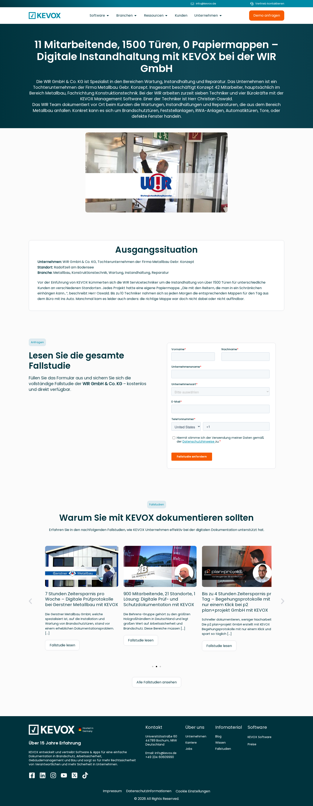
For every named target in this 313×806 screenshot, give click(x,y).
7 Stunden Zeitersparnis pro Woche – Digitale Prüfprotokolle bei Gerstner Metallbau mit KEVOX (78, 599)
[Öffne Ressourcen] (166, 15)
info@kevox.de (206, 3)
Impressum (112, 791)
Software (257, 727)
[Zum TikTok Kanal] (85, 775)
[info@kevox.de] (192, 3)
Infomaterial (228, 727)
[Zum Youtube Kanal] (64, 775)
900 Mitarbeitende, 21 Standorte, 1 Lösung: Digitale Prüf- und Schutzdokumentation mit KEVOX (156, 599)
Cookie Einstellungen (193, 791)
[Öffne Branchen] (135, 15)
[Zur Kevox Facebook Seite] (32, 775)
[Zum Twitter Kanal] (74, 775)
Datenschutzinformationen (148, 791)
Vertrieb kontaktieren (269, 3)
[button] (30, 601)
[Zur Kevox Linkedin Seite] (42, 775)
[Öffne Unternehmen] (220, 15)
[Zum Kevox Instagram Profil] (53, 775)
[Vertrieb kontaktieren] (251, 3)
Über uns (194, 727)
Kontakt (153, 727)
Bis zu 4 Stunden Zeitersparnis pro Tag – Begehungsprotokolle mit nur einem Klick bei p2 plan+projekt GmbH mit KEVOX (234, 602)
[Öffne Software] (107, 15)
